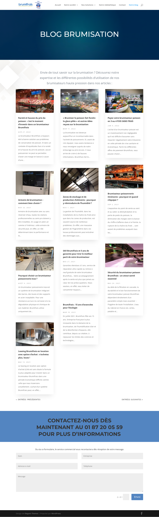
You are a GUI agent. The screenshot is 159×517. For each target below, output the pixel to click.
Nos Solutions (87, 5)
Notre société (70, 5)
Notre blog (133, 5)
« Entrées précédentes (28, 399)
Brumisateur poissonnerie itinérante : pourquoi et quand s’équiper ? (123, 196)
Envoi (137, 497)
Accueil (58, 5)
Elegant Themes (31, 513)
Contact (122, 5)
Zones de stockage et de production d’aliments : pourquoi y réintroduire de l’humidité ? (79, 200)
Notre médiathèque (107, 5)
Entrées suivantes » (132, 399)
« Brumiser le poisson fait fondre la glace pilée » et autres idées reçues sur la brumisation (79, 121)
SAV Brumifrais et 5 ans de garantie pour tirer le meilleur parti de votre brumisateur (78, 253)
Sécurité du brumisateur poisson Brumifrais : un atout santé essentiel (124, 275)
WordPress (56, 513)
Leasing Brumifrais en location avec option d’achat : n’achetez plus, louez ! (33, 354)
